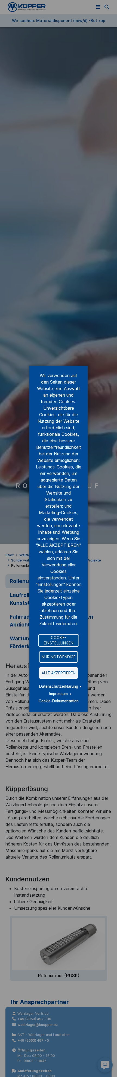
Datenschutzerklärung (58, 686)
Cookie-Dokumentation (59, 701)
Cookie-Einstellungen (58, 640)
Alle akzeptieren (59, 673)
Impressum (58, 694)
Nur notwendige (59, 657)
